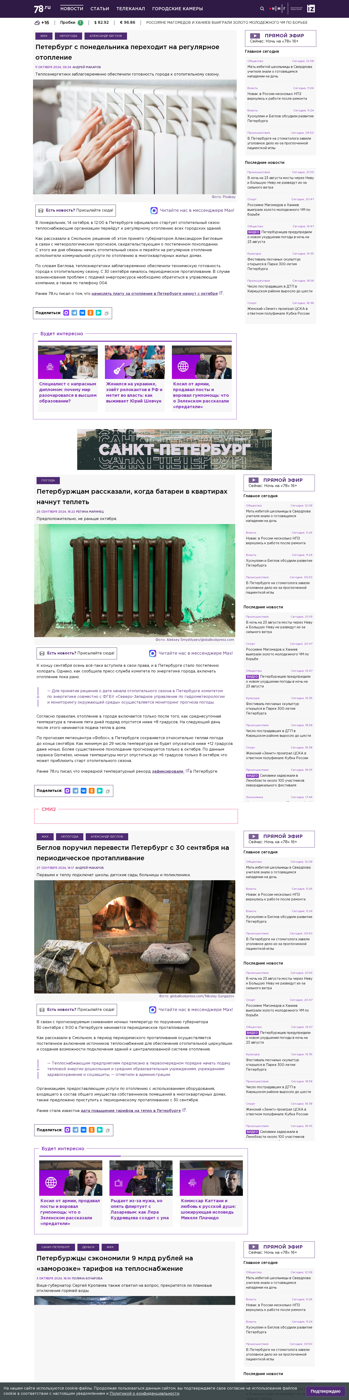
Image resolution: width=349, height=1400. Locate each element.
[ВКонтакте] (82, 313)
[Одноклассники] (90, 313)
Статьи (99, 9)
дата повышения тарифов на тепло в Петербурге (131, 1111)
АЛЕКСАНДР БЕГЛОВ (106, 36)
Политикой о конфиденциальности (144, 1393)
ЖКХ (43, 36)
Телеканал (130, 9)
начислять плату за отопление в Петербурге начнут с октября (155, 294)
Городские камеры (177, 9)
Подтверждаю (325, 1391)
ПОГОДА (48, 480)
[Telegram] (74, 313)
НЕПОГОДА (68, 36)
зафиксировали (168, 771)
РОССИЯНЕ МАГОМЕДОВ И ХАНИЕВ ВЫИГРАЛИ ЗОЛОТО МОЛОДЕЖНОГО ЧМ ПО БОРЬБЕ (227, 22)
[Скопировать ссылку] (106, 313)
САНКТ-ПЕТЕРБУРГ (56, 1247)
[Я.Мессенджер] (98, 313)
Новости (71, 9)
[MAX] (66, 313)
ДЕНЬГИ (88, 1247)
